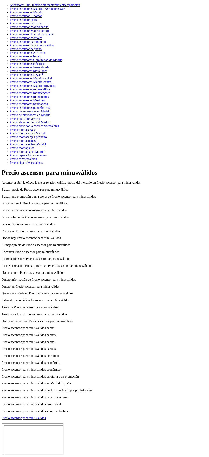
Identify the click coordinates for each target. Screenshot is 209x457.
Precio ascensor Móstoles (26, 38)
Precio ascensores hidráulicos (28, 71)
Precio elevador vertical (25, 118)
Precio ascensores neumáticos (29, 104)
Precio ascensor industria (26, 23)
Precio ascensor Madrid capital (29, 27)
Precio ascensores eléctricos (27, 63)
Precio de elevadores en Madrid (30, 115)
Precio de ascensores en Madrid (30, 111)
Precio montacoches (23, 140)
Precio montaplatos (22, 148)
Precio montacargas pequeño (28, 137)
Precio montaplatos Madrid (27, 151)
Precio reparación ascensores (28, 155)
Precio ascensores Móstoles (27, 100)
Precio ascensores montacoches (30, 93)
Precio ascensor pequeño (26, 49)
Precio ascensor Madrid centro (29, 30)
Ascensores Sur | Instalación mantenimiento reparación (45, 5)
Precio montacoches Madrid (28, 144)
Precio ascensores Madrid (26, 12)
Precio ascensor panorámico (28, 41)
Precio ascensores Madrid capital (31, 78)
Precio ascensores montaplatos (29, 96)
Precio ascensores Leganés (27, 74)
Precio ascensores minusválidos (30, 89)
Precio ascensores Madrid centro (30, 82)
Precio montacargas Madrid (27, 133)
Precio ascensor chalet (24, 19)
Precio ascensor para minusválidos (32, 45)
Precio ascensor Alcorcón (26, 16)
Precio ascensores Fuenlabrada (29, 67)
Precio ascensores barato (25, 56)
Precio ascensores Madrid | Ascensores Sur (37, 8)
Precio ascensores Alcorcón (27, 52)
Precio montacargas (22, 129)
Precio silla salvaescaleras (26, 162)
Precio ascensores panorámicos (30, 107)
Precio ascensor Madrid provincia (31, 34)
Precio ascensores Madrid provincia (33, 85)
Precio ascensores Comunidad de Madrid (36, 60)
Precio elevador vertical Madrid (30, 122)
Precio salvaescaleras (23, 159)
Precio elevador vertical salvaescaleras (34, 126)
